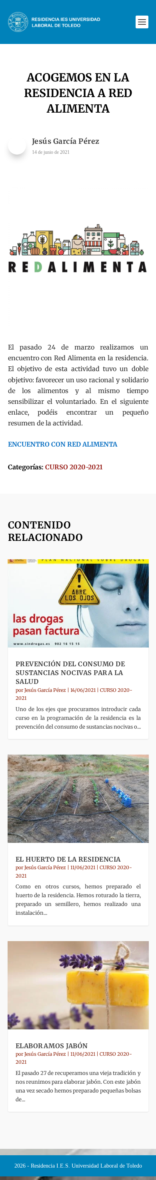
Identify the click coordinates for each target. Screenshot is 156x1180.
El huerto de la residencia (68, 859)
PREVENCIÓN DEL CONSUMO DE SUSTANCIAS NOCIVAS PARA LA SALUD (70, 673)
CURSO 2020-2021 (73, 467)
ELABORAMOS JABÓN (52, 1046)
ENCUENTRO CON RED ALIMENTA (62, 444)
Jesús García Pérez (45, 690)
